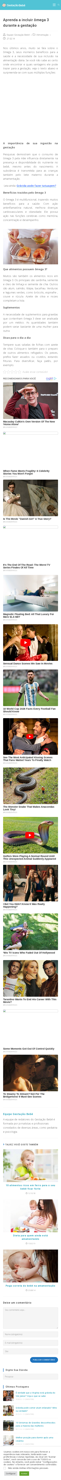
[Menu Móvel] (54, 5)
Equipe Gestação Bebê (18, 34)
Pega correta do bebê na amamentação (30, 1285)
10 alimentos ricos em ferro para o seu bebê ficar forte (30, 1187)
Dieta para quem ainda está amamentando (30, 1237)
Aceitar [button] (24, 1473)
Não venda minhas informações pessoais (28, 1468)
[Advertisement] (30, 107)
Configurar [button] (11, 1473)
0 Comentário (28, 1399)
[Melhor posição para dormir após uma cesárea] (8, 1440)
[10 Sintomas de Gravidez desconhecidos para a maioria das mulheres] (8, 1425)
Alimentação (42, 34)
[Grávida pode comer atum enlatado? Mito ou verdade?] (8, 1410)
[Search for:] (58, 5)
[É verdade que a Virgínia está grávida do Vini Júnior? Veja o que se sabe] (8, 1396)
